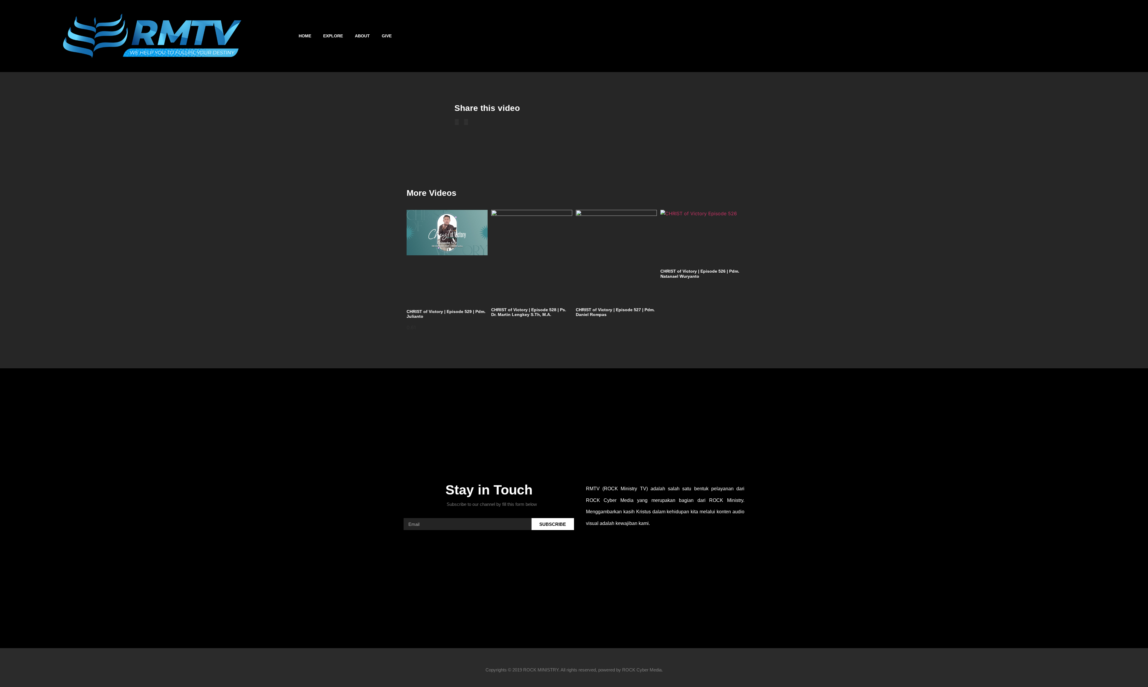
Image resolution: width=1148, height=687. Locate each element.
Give (387, 35)
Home (305, 35)
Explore (333, 35)
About (362, 35)
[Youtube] (944, 36)
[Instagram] (928, 36)
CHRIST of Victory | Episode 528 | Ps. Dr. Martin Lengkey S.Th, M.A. (528, 312)
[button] (1129, 36)
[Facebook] (912, 36)
